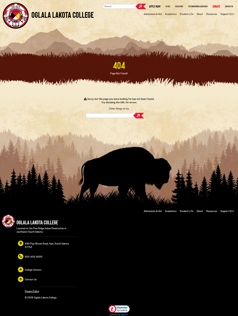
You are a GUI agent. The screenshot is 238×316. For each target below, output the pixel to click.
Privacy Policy (32, 291)
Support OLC (227, 14)
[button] (119, 310)
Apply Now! (155, 6)
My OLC (168, 6)
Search (140, 6)
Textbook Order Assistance (198, 6)
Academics (170, 14)
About (200, 14)
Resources (211, 14)
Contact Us (229, 6)
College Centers (33, 269)
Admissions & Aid (153, 14)
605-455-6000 (33, 256)
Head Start (179, 6)
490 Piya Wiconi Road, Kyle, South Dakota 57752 (47, 245)
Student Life (186, 14)
